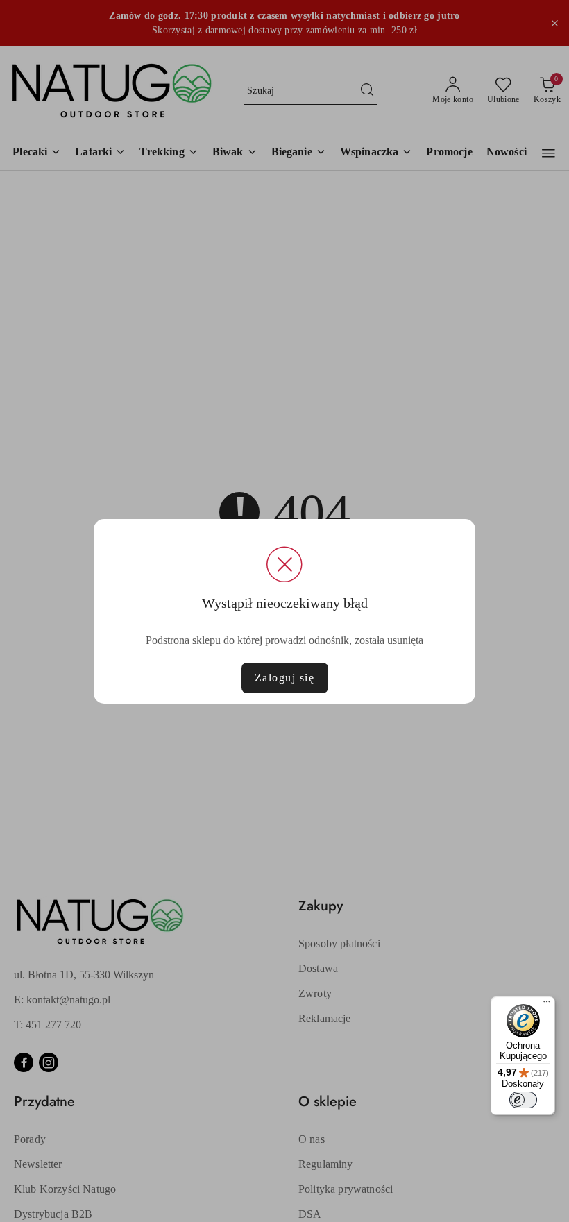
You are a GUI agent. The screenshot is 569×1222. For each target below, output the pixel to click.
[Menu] (546, 1004)
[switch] (523, 1100)
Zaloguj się (285, 678)
